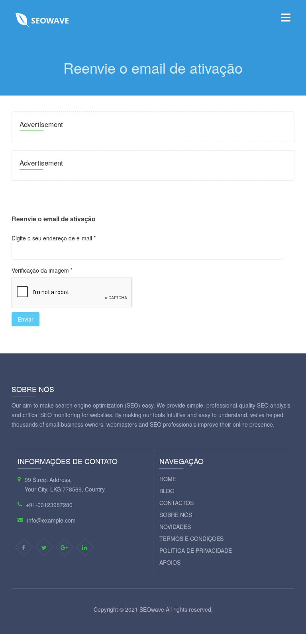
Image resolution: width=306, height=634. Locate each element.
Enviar (25, 319)
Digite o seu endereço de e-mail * (54, 238)
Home (167, 479)
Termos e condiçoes (191, 538)
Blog (167, 491)
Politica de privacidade (195, 550)
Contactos (176, 503)
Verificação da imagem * (42, 270)
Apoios (169, 562)
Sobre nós (175, 515)
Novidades (175, 527)
